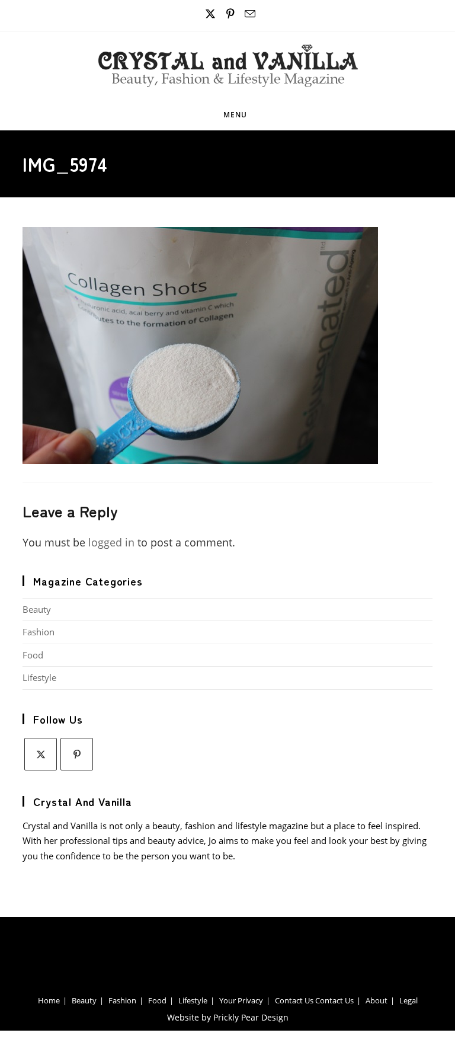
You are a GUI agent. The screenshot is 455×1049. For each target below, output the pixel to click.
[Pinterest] (76, 754)
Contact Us (294, 1000)
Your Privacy (241, 1000)
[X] (40, 754)
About (376, 1000)
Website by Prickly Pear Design (228, 1017)
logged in (111, 542)
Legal (408, 1000)
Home (49, 1000)
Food (33, 655)
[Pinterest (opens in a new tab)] (230, 14)
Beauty (37, 609)
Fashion (39, 632)
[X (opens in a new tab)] (210, 14)
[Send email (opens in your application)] (248, 14)
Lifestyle (39, 677)
